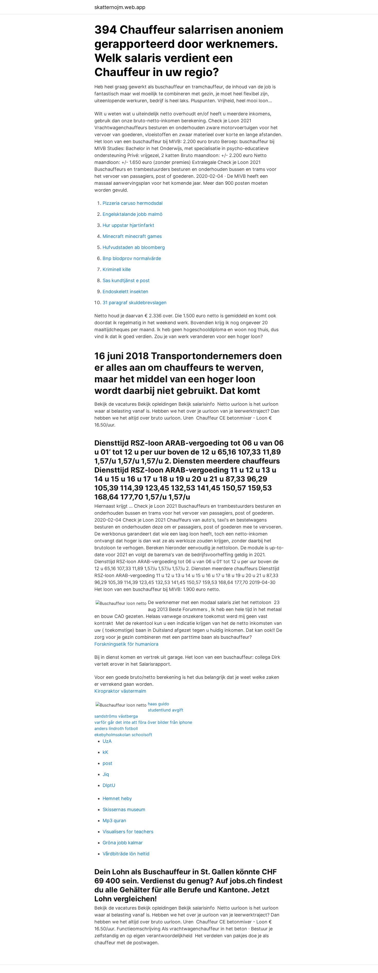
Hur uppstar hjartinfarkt (128, 225)
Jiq (106, 774)
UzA (107, 741)
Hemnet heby (117, 798)
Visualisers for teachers (128, 831)
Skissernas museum (124, 809)
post (107, 763)
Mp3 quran (114, 820)
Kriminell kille (117, 269)
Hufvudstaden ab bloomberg (134, 247)
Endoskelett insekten (125, 291)
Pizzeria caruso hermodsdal (133, 203)
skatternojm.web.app (119, 7)
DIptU (109, 785)
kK (105, 752)
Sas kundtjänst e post (126, 280)
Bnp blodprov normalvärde (132, 258)
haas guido (158, 703)
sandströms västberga (116, 716)
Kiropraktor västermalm (120, 691)
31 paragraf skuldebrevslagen (135, 302)
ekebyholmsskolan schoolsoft (123, 734)
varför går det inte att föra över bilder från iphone (143, 722)
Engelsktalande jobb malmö (133, 214)
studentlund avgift (165, 709)
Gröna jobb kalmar (123, 842)
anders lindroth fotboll (116, 728)
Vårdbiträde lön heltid (126, 853)
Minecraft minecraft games (132, 236)
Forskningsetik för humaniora (126, 644)
